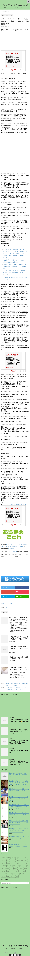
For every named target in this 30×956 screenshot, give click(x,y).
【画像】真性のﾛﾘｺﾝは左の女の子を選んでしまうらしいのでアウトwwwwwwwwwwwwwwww (19, 830)
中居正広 (4, 865)
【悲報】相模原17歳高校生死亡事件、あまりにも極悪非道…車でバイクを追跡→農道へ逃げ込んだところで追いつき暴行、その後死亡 (15, 251)
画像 (3, 873)
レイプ (22, 863)
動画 (18, 865)
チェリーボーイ (10, 863)
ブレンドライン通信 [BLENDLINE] (15, 5)
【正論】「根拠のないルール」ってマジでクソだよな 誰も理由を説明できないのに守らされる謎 (15, 272)
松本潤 (25, 868)
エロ (8, 860)
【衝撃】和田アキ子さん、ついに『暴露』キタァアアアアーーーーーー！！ (18, 648)
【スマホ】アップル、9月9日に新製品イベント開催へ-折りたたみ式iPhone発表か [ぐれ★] (18, 742)
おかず (24, 857)
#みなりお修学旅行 (6, 857)
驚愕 (17, 876)
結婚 (14, 873)
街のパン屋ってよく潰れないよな (18, 617)
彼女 (3, 868)
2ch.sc (3, 603)
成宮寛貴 (7, 868)
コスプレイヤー (19, 860)
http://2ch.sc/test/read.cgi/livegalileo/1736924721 (15, 504)
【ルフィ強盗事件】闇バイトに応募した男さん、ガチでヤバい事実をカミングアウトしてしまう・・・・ (18, 638)
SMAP (19, 857)
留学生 (6, 873)
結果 (18, 873)
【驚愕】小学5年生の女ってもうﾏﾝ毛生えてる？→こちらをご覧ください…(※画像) (19, 798)
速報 (11, 603)
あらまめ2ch (11, 548)
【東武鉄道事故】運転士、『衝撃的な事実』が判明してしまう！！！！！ (18, 731)
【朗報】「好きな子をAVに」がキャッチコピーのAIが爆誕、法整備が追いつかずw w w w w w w (15, 266)
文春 (12, 868)
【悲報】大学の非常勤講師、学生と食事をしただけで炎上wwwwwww (19, 720)
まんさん (4, 860)
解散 (8, 876)
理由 (24, 871)
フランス (17, 863)
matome (7, 603)
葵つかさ (22, 873)
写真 (14, 865)
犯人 (17, 871)
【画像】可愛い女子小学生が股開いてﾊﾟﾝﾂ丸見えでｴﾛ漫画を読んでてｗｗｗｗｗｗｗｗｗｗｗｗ (19, 806)
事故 (11, 865)
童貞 (11, 873)
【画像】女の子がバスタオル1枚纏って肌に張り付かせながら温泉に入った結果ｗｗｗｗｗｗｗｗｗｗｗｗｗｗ (19, 782)
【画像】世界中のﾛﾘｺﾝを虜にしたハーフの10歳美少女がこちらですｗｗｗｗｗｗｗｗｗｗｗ (19, 814)
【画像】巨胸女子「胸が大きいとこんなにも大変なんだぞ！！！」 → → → (19, 669)
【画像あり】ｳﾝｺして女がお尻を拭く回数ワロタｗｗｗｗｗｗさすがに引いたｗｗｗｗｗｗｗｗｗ (19, 822)
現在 (20, 871)
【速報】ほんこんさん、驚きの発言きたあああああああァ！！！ (18, 657)
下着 (26, 863)
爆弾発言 (12, 871)
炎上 (8, 871)
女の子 (24, 865)
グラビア (12, 860)
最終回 (15, 868)
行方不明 (4, 876)
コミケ (25, 860)
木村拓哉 (20, 868)
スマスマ (4, 863)
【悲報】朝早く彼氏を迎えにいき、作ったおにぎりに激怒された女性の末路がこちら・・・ (18, 763)
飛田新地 (12, 876)
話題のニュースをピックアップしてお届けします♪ (15, 948)
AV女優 (13, 857)
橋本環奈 (4, 871)
